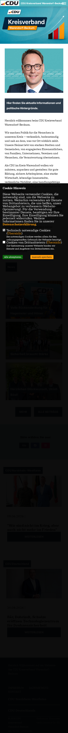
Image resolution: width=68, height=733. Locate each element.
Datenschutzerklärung (19, 224)
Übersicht (14, 233)
